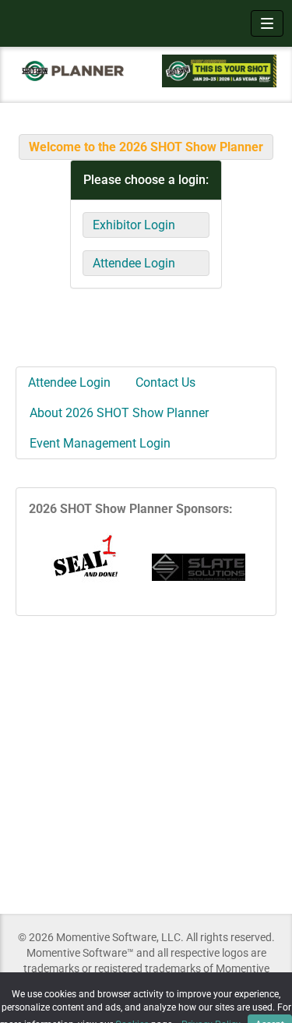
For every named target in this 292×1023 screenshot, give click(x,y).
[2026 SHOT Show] (73, 70)
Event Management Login (100, 443)
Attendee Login (134, 263)
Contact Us (165, 382)
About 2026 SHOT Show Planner (119, 412)
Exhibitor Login (134, 225)
